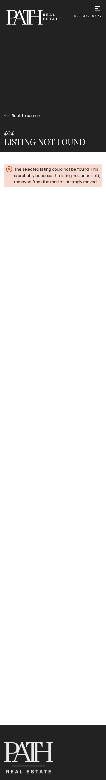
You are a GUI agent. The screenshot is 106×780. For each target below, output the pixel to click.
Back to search (26, 116)
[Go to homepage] (39, 17)
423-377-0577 (88, 16)
